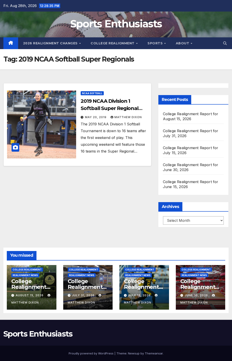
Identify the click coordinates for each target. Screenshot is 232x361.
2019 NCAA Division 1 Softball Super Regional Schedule (109, 108)
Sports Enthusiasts (116, 23)
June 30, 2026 (197, 295)
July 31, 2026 (83, 295)
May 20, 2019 (96, 117)
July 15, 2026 (140, 295)
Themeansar (154, 353)
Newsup (134, 353)
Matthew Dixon (128, 117)
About (183, 43)
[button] (225, 43)
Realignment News (25, 275)
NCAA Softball (92, 93)
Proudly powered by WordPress (91, 353)
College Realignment (113, 43)
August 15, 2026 (30, 295)
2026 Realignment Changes (51, 43)
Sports (155, 43)
